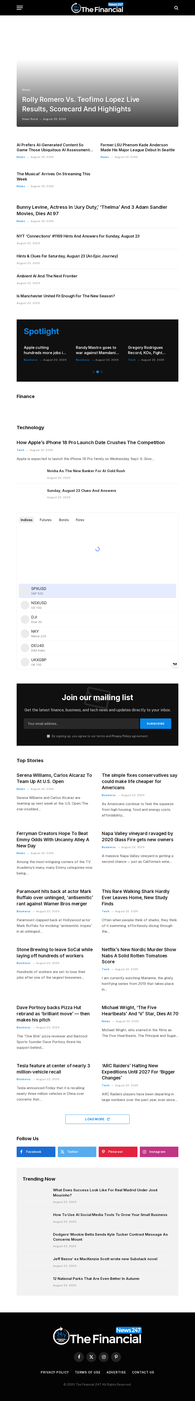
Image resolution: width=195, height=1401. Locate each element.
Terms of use (88, 1372)
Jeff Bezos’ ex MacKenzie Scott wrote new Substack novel (105, 1259)
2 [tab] (98, 372)
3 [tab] (102, 372)
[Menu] (20, 7)
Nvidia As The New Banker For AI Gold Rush (86, 471)
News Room (30, 119)
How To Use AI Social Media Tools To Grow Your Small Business (110, 1214)
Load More (95, 1119)
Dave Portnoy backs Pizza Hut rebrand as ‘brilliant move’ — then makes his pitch (53, 1014)
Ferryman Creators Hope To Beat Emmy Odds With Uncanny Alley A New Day (53, 840)
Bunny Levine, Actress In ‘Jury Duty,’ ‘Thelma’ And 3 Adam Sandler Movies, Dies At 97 (92, 210)
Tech (132, 359)
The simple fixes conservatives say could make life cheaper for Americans (139, 781)
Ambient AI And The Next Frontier (47, 276)
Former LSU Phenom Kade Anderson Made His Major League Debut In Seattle (138, 147)
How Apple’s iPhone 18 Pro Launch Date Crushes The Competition (91, 442)
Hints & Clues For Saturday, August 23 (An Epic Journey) (67, 256)
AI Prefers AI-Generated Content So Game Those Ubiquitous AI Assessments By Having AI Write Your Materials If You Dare (54, 147)
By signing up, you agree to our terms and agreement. (99, 736)
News (26, 89)
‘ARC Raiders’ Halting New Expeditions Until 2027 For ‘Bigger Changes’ (138, 1072)
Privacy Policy (121, 736)
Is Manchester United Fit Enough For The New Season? (66, 296)
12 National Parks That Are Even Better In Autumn (96, 1278)
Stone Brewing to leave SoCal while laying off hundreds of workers (55, 953)
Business (31, 359)
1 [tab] (94, 372)
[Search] (175, 7)
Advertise (116, 1372)
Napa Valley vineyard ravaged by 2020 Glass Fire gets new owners (137, 836)
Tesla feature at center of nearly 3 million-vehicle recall (53, 1069)
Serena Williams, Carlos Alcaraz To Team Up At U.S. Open (54, 778)
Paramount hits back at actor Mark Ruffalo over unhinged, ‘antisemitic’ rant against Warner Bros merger (55, 898)
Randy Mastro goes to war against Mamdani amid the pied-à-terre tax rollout (96, 350)
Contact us (143, 1372)
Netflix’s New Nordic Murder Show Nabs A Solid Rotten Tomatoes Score (139, 956)
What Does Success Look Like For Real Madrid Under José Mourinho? (105, 1192)
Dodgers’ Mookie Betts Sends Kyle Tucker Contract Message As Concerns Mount (110, 1237)
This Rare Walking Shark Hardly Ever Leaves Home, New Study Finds (136, 898)
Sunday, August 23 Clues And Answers (81, 490)
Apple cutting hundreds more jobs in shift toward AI (44, 350)
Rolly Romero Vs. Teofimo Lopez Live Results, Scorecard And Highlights (80, 104)
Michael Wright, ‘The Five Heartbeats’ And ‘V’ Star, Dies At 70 (140, 1010)
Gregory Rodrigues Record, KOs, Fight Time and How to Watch (145, 350)
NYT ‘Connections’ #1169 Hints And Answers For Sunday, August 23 (78, 236)
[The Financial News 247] (97, 7)
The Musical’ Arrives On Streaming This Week (53, 176)
